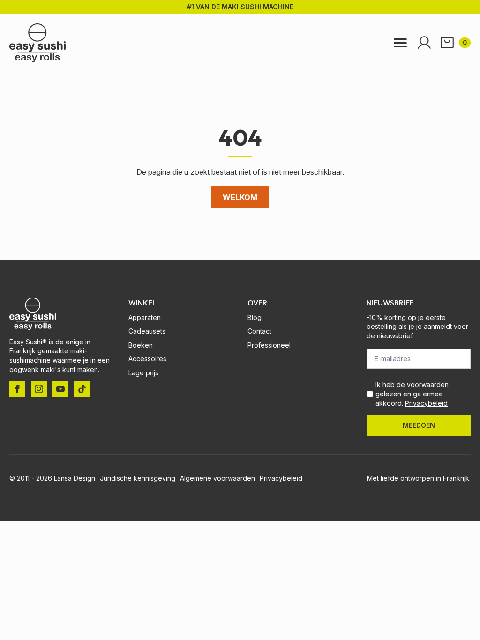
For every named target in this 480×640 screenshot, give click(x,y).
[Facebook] (17, 389)
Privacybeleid (426, 403)
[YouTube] (60, 389)
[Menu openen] (400, 43)
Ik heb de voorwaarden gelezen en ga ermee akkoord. (412, 393)
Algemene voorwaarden (217, 478)
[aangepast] (82, 389)
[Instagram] (39, 389)
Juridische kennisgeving (137, 478)
